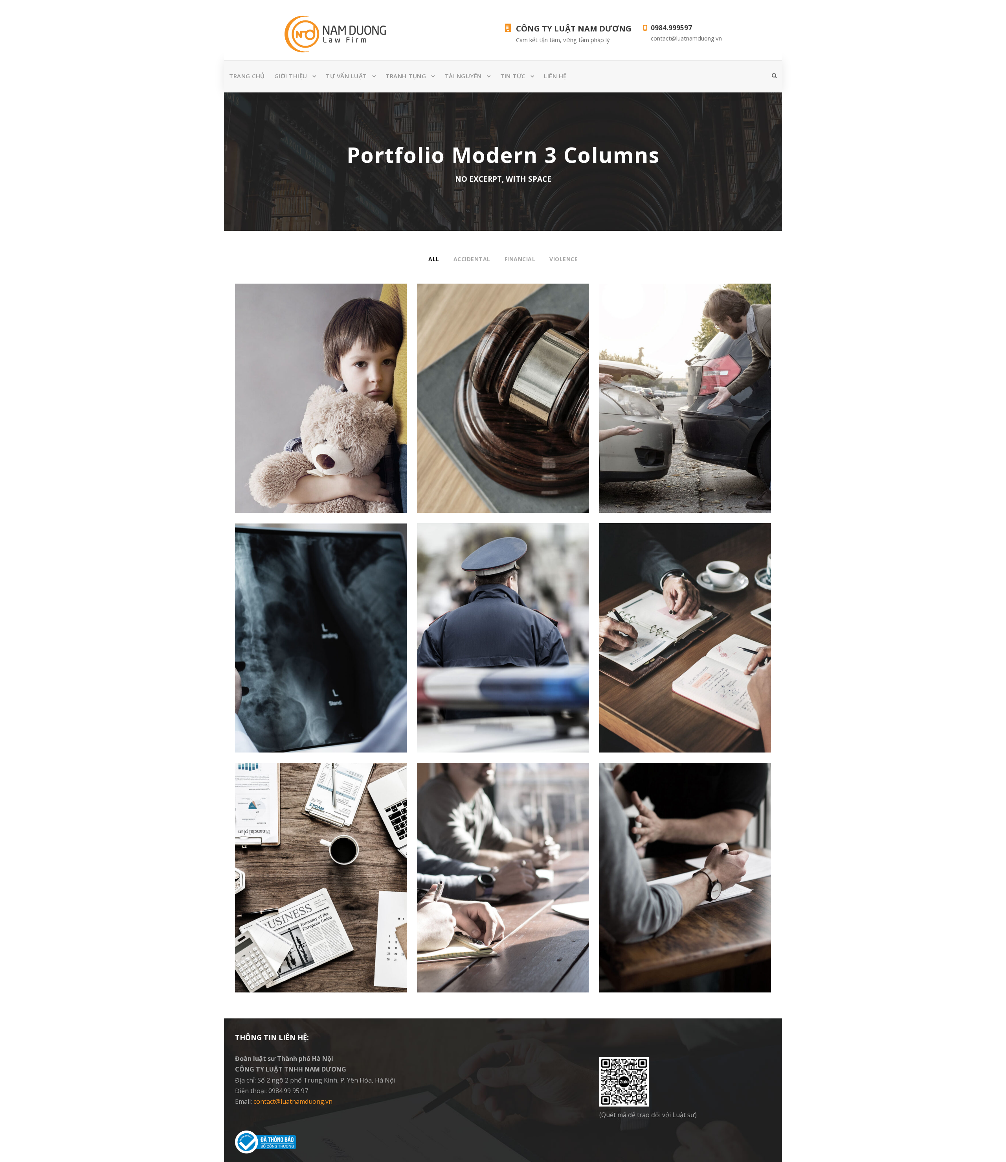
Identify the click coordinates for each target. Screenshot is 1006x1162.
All (433, 259)
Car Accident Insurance (685, 392)
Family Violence (321, 392)
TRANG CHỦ (247, 76)
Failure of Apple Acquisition (685, 871)
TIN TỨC (512, 76)
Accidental (471, 259)
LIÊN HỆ (555, 76)
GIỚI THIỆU (290, 76)
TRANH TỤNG (406, 76)
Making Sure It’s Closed (320, 631)
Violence (563, 259)
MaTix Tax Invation (503, 871)
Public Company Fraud (503, 631)
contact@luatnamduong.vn (292, 1101)
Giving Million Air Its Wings (503, 392)
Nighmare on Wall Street (685, 631)
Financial (520, 259)
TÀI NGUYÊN (463, 76)
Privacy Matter (321, 871)
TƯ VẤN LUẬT (346, 76)
